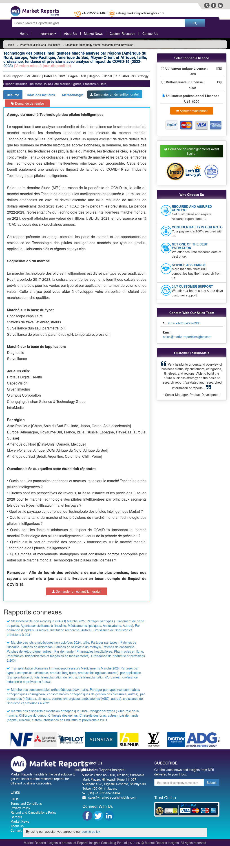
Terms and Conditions (26, 803)
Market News (93, 33)
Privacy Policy (20, 808)
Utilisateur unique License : (187, 68)
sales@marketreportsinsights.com (140, 13)
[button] (165, 379)
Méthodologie (73, 95)
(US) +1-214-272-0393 (184, 323)
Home (24, 33)
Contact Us (150, 33)
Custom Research (122, 33)
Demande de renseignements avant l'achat (193, 151)
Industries (46, 33)
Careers (16, 817)
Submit (212, 782)
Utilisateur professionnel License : (193, 95)
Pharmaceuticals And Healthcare (39, 44)
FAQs (14, 799)
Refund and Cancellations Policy (33, 812)
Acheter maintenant (193, 110)
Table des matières (40, 95)
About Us (70, 33)
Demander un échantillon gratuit (116, 94)
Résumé (13, 95)
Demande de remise (29, 103)
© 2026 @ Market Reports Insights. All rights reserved (168, 842)
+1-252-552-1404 (94, 13)
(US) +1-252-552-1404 (104, 793)
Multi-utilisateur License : (186, 82)
